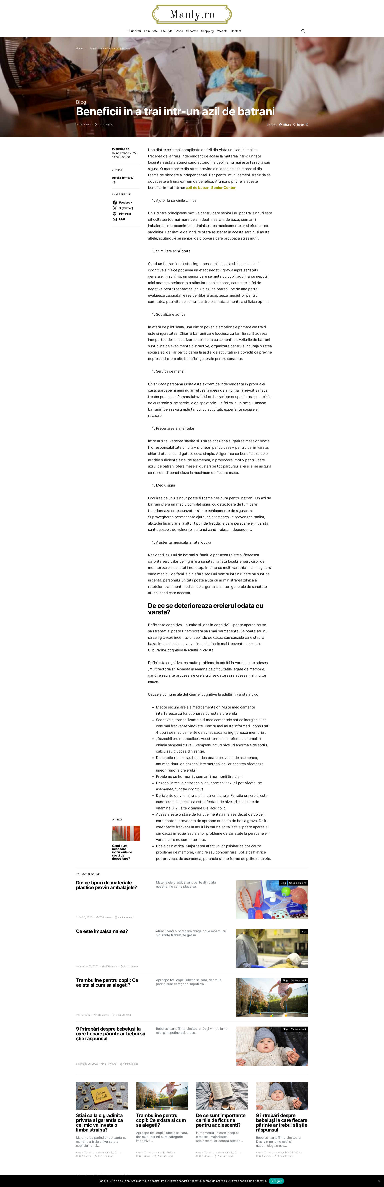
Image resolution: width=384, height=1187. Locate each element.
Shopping (207, 31)
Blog (81, 102)
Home (79, 48)
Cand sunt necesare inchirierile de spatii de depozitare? (122, 852)
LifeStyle (166, 31)
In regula (276, 1181)
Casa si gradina (297, 882)
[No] (379, 1181)
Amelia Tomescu (123, 177)
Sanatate (192, 31)
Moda (179, 31)
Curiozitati (134, 31)
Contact (236, 31)
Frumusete (151, 31)
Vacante (222, 31)
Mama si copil (298, 980)
